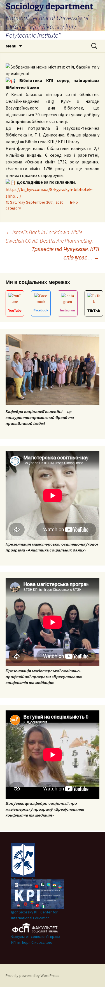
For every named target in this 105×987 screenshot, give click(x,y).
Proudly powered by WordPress (32, 975)
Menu (11, 46)
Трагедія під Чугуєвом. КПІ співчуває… (65, 253)
